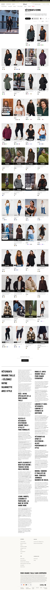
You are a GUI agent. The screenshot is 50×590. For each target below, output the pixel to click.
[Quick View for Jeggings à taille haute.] (11, 217)
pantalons (19, 515)
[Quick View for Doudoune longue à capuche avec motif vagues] (35, 320)
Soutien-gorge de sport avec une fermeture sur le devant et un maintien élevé (30, 217)
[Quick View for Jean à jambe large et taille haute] (47, 217)
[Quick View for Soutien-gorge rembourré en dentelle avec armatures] (23, 117)
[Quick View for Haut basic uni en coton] (23, 66)
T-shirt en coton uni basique (28, 141)
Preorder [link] (29, 6)
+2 (20, 346)
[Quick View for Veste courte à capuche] (35, 117)
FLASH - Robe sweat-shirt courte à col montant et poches (42, 66)
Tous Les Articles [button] (3, 6)
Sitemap (41, 587)
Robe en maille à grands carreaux (5, 192)
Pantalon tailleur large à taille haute (41, 268)
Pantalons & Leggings (23, 546)
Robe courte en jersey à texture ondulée (6, 268)
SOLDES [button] (33, 6)
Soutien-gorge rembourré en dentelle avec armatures (18, 117)
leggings (24, 515)
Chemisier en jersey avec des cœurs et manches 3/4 (30, 293)
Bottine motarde (15, 319)
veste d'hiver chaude (22, 441)
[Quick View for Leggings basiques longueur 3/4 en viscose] (47, 318)
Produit (40, 21)
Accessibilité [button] (22, 565)
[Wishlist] (35, 25)
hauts (30, 476)
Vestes (21, 544)
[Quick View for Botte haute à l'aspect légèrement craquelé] (47, 346)
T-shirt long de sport (39, 42)
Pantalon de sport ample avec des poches (18, 141)
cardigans (19, 488)
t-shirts (26, 476)
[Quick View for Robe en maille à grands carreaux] (11, 193)
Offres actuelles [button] (20, 6)
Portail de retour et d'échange (24, 561)
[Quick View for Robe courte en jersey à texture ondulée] (23, 243)
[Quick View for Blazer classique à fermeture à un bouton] (23, 294)
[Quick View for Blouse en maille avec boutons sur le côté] (35, 267)
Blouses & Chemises (23, 543)
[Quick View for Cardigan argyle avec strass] (35, 345)
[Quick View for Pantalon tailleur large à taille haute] (47, 268)
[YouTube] (45, 584)
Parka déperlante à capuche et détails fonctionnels (41, 91)
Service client (22, 558)
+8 (8, 346)
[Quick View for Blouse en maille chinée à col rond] (35, 42)
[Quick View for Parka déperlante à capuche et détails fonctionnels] (47, 91)
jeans (42, 14)
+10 (20, 69)
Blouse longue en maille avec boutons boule (6, 66)
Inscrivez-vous (6, 113)
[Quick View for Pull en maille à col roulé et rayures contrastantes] (11, 167)
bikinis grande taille (41, 486)
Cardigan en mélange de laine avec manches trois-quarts (18, 167)
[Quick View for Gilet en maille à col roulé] (35, 167)
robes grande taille (37, 14)
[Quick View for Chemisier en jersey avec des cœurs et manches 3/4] (35, 293)
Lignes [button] (25, 6)
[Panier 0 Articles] (48, 4)
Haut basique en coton (40, 141)
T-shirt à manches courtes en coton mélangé (30, 241)
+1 (20, 119)
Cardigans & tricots (23, 548)
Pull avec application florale (16, 192)
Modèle (43, 21)
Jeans (21, 553)
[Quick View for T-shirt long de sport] (47, 42)
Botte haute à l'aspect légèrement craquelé (42, 346)
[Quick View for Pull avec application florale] (23, 193)
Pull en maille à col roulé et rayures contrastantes (5, 167)
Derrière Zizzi (36, 558)
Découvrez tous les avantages (38, 543)
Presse (35, 560)
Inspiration (8, 4)
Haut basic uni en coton (16, 66)
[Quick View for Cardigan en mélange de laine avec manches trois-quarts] (23, 167)
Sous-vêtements (22, 551)
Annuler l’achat (22, 566)
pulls (29, 487)
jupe (40, 394)
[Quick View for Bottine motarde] (23, 319)
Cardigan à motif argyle (40, 192)
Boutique (3, 4)
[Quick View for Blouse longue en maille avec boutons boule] (11, 66)
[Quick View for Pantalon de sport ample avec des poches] (23, 141)
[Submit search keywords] (33, 4)
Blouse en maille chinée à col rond (29, 42)
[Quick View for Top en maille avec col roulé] (47, 167)
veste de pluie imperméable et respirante (24, 454)
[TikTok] (43, 584)
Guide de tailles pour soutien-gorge (25, 563)
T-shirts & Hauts (22, 541)
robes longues (38, 385)
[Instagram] (40, 584)
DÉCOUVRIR (5, 238)
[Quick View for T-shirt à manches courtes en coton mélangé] (35, 241)
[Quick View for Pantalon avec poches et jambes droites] (35, 91)
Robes (21, 549)
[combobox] (37, 4)
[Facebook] (42, 584)
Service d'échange (23, 560)
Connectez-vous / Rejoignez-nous (38, 541)
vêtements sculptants (38, 430)
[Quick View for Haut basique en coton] (47, 141)
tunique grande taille (25, 475)
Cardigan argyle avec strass (28, 345)
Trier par (47, 21)
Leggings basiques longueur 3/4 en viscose (42, 318)
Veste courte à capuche (28, 116)
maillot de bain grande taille (39, 493)
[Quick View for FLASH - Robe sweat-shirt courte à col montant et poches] (47, 66)
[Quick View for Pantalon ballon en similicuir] (23, 92)
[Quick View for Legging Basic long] (11, 344)
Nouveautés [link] (10, 6)
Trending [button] (14, 6)
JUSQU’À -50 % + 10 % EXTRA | (25, 2)
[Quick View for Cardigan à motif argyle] (47, 193)
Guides (13, 4)
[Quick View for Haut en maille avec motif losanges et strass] (11, 320)
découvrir (29, 63)
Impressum (37, 587)
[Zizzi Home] (25, 4)
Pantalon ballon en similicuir (16, 92)
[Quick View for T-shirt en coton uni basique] (35, 141)
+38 (32, 244)
